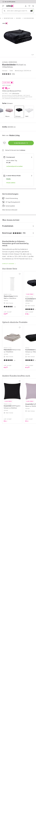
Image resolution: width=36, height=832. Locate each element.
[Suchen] (4, 11)
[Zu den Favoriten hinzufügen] (4, 143)
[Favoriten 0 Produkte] (29, 6)
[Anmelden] (26, 6)
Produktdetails (7, 226)
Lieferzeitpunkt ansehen (14, 166)
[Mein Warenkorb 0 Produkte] (33, 6)
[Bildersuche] (31, 11)
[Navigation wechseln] (3, 6)
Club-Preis (6, 82)
